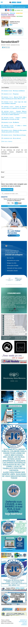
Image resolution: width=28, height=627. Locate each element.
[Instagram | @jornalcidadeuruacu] (8, 10)
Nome (3, 172)
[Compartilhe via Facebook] (3, 47)
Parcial (19, 203)
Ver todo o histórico (7, 141)
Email (3, 177)
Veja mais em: (5, 13)
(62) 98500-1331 (19, 10)
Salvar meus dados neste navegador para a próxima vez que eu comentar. (14, 185)
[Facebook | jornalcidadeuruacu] (6, 10)
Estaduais (11, 15)
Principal (12, 13)
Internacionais (5, 18)
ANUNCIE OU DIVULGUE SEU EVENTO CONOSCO (23, 622)
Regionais (4, 15)
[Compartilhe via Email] (9, 47)
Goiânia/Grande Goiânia (8, 16)
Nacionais (19, 16)
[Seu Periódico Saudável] (15, 2)
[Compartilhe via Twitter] (5, 47)
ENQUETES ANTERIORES (14, 206)
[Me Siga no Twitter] (11, 25)
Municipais (19, 13)
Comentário (4, 156)
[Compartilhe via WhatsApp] (7, 47)
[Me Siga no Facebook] (10, 25)
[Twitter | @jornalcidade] (11, 10)
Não (13, 203)
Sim (9, 203)
